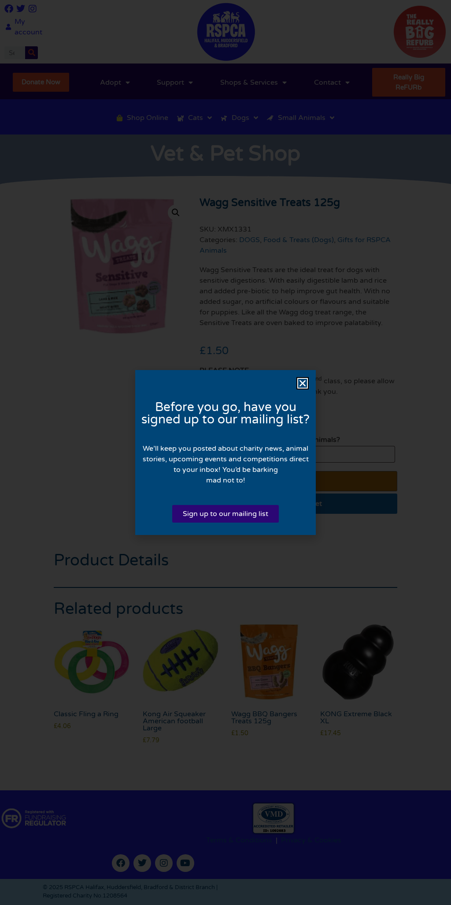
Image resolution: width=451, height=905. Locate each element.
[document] (225, 452)
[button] (302, 383)
